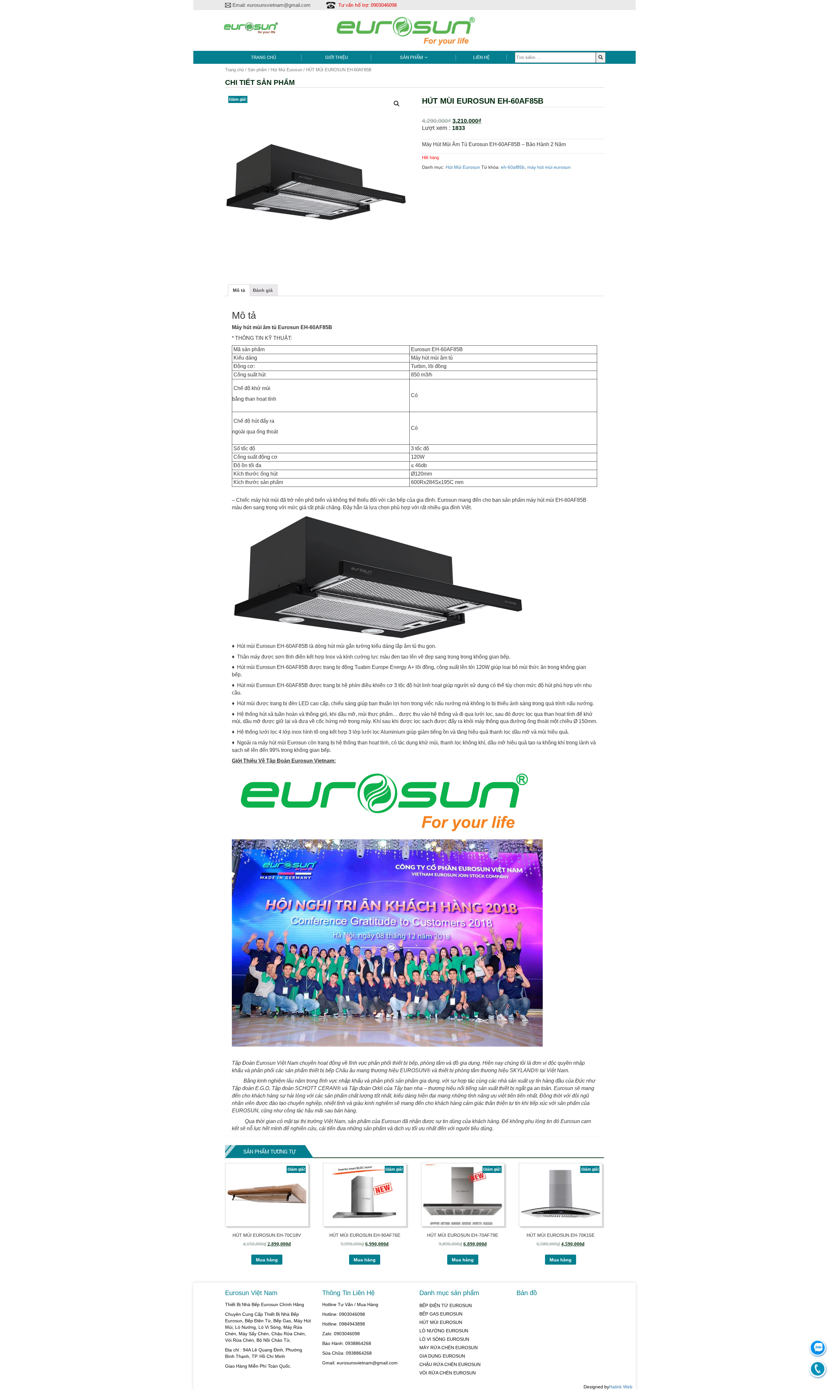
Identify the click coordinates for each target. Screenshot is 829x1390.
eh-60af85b (513, 167)
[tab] (239, 290)
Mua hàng (267, 1259)
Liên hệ (481, 57)
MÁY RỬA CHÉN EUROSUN (448, 1347)
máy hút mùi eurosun (549, 167)
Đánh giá (263, 290)
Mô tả (239, 290)
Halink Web (620, 1386)
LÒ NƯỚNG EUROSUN (443, 1330)
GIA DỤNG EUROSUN (442, 1356)
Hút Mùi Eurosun (286, 69)
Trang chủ (263, 57)
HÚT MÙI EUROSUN (440, 1322)
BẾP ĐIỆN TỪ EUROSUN (445, 1305)
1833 (458, 128)
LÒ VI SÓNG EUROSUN (444, 1339)
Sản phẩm (411, 57)
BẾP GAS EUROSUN (440, 1313)
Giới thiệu (336, 57)
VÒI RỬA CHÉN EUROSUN (447, 1372)
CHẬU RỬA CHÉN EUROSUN (450, 1364)
